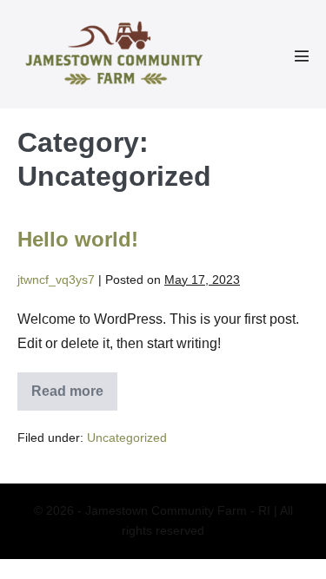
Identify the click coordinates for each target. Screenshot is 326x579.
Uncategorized (127, 437)
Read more (69, 397)
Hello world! (77, 239)
